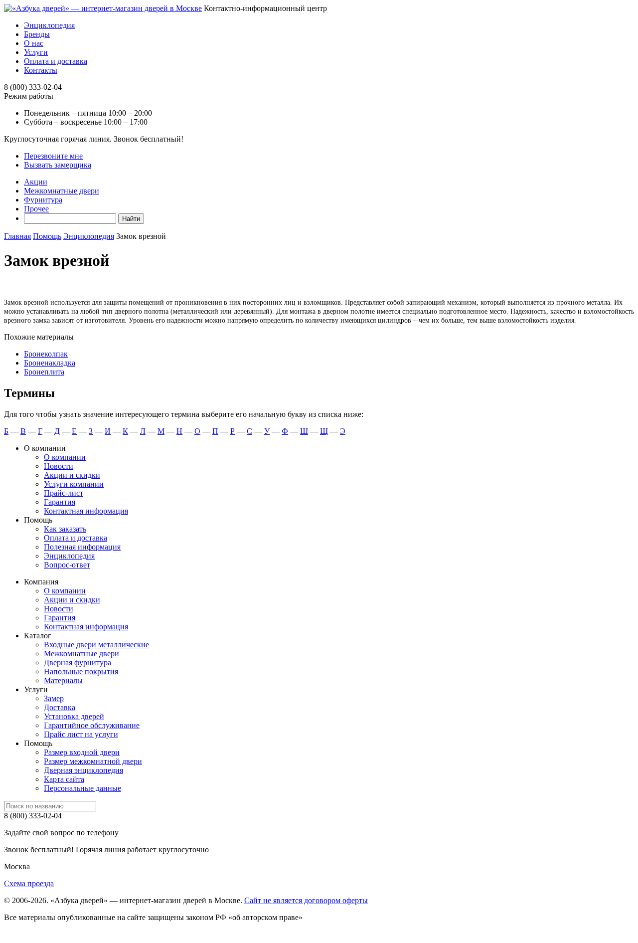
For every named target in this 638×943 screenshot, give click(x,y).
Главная (17, 236)
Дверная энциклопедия (83, 770)
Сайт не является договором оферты (306, 900)
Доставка (59, 707)
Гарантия (59, 502)
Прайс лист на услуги (81, 734)
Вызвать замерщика (57, 165)
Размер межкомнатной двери (93, 761)
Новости (58, 466)
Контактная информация (86, 511)
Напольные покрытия (81, 671)
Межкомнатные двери (61, 191)
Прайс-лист (63, 493)
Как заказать (65, 529)
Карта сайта (64, 779)
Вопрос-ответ (67, 565)
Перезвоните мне (53, 156)
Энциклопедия (49, 25)
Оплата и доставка (55, 61)
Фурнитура (43, 199)
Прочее (36, 208)
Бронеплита (44, 372)
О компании (65, 457)
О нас (33, 43)
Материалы (63, 680)
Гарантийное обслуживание (92, 725)
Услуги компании (74, 484)
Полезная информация (82, 547)
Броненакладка (49, 363)
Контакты (40, 70)
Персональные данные (82, 788)
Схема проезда (29, 883)
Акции (35, 182)
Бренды (37, 34)
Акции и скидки (72, 475)
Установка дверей (74, 716)
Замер (54, 698)
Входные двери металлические (96, 644)
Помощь (47, 236)
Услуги (36, 52)
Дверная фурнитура (77, 662)
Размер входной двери (82, 752)
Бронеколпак (46, 354)
